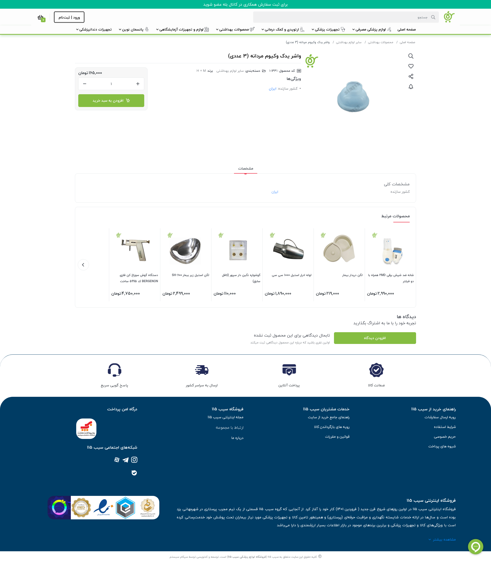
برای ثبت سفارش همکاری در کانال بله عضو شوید (245, 4)
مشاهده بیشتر (444, 539)
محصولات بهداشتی (380, 42)
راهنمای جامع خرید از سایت (329, 417)
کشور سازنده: (287, 88)
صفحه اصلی (407, 42)
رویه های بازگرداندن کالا (332, 427)
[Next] (83, 264)
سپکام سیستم (179, 556)
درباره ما (237, 438)
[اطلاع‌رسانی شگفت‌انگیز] (411, 86)
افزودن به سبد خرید (109, 100)
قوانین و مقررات (337, 436)
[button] (406, 29)
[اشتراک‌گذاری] (411, 76)
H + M (201, 71)
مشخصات (245, 168)
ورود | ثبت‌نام (69, 17)
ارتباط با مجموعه (229, 427)
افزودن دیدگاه (375, 338)
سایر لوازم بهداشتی (349, 42)
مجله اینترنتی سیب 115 (225, 417)
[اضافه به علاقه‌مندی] (411, 66)
